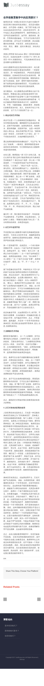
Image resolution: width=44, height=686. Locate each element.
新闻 (4, 558)
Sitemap (22, 659)
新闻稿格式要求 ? (12, 631)
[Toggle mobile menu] (40, 3)
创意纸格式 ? (10, 636)
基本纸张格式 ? (11, 626)
